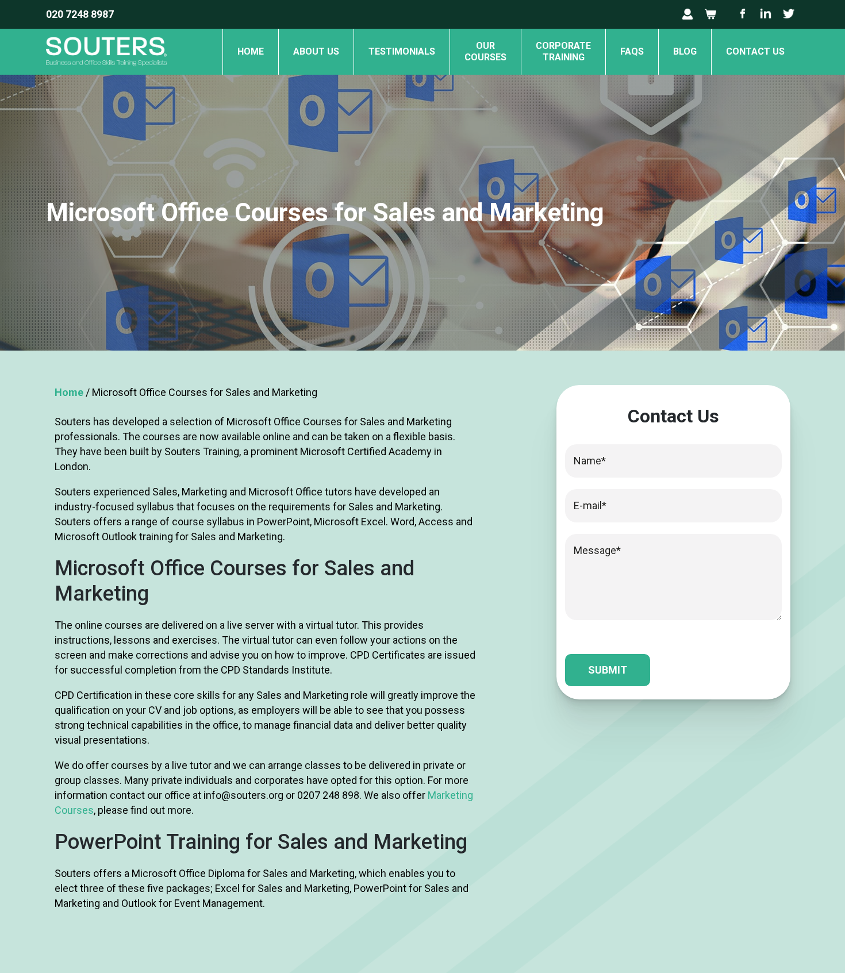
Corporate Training (563, 51)
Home (250, 51)
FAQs (632, 51)
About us (316, 51)
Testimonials (401, 51)
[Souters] (106, 71)
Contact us (755, 51)
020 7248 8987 (80, 14)
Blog (685, 51)
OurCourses (485, 51)
